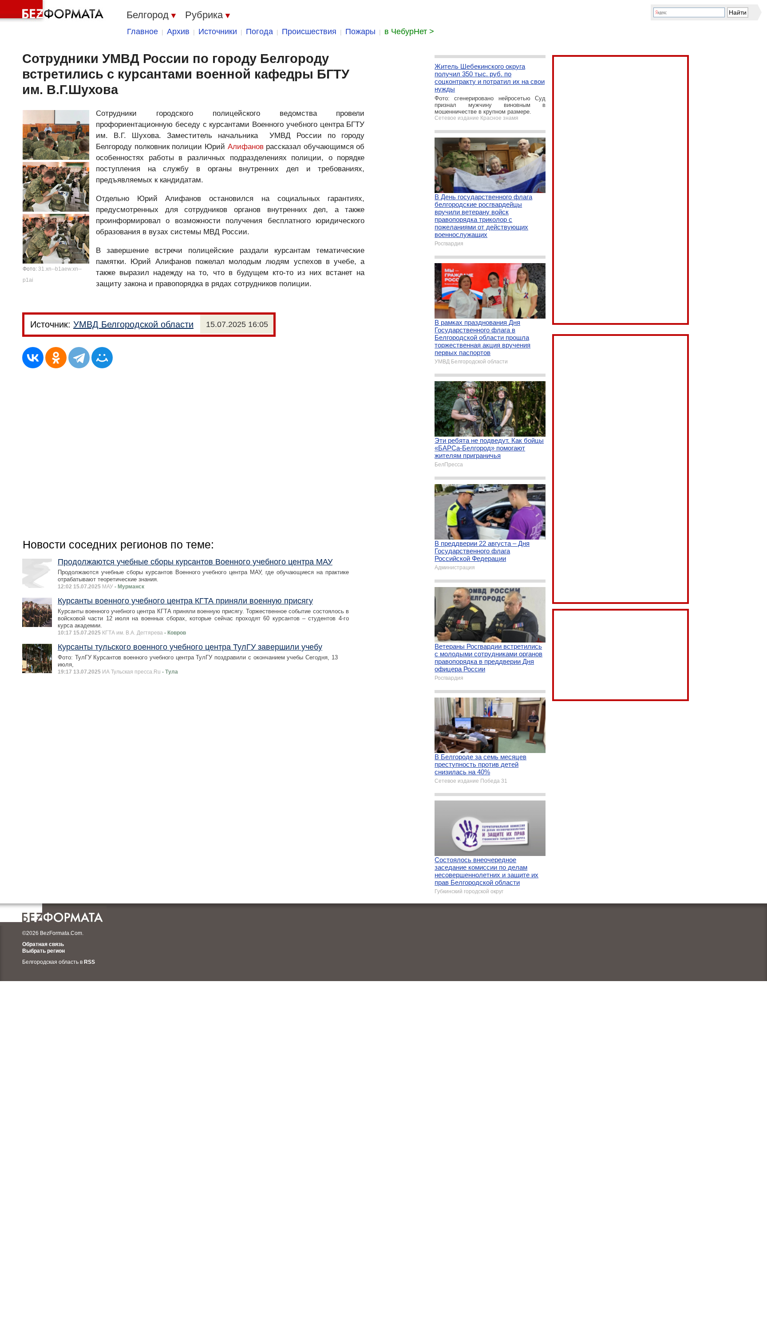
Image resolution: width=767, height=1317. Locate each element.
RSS (89, 962)
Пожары (360, 31)
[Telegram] (79, 357)
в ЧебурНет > (409, 31)
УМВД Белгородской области (133, 324)
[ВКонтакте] (32, 357)
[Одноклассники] (56, 357)
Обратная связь (43, 944)
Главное (142, 31)
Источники (217, 31)
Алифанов (246, 146)
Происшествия (309, 31)
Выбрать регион (43, 951)
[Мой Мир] (102, 357)
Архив (178, 31)
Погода (259, 31)
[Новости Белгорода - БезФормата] (53, 11)
